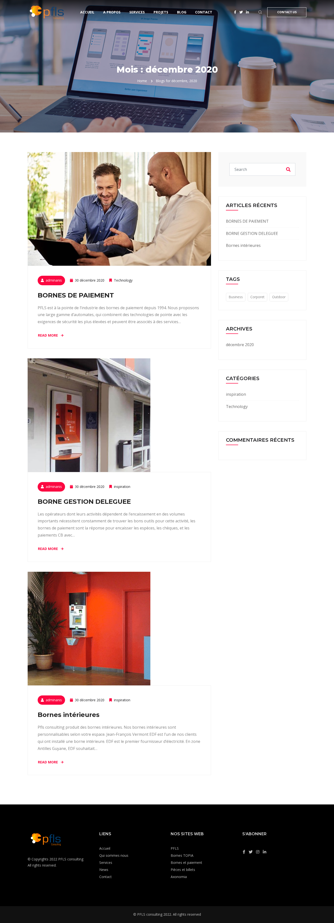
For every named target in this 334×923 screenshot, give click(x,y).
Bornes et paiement (186, 862)
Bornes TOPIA (182, 855)
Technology (123, 280)
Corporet (257, 297)
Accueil (87, 12)
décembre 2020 (240, 344)
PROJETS (161, 12)
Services (137, 12)
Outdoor (279, 297)
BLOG (181, 12)
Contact (203, 12)
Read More (48, 335)
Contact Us (287, 12)
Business (236, 297)
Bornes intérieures (69, 715)
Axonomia (179, 876)
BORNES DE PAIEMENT (76, 295)
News (103, 869)
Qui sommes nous (113, 855)
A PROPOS (112, 12)
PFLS (175, 848)
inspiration (122, 486)
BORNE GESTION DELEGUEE (84, 501)
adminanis (54, 280)
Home (142, 80)
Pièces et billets (183, 869)
